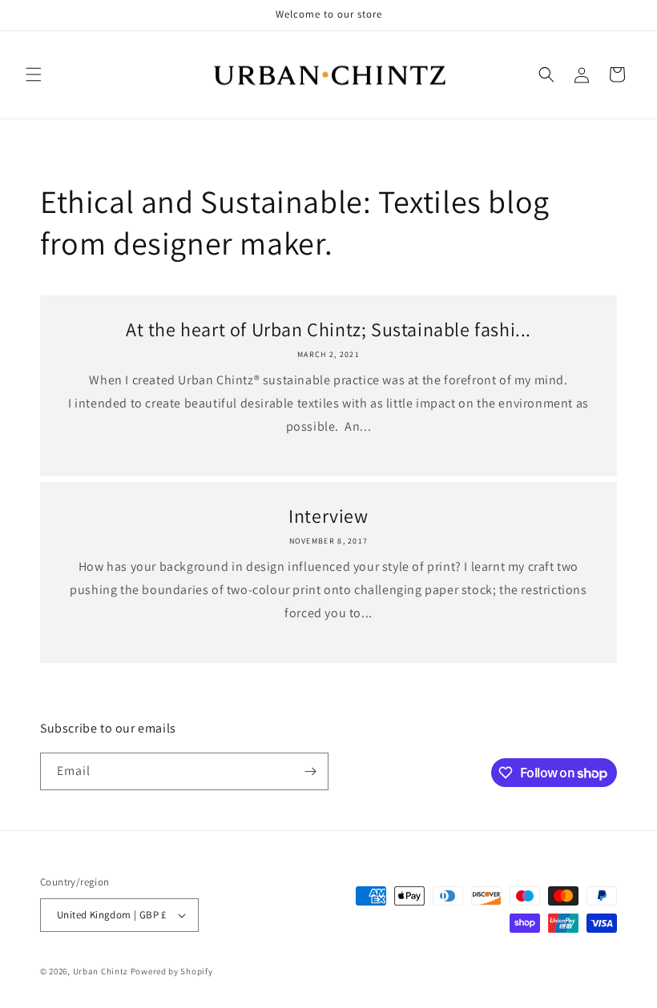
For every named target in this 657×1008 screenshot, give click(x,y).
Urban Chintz (100, 971)
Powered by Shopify (172, 971)
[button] (33, 74)
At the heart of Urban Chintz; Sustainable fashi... (328, 329)
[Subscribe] (310, 771)
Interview (328, 516)
